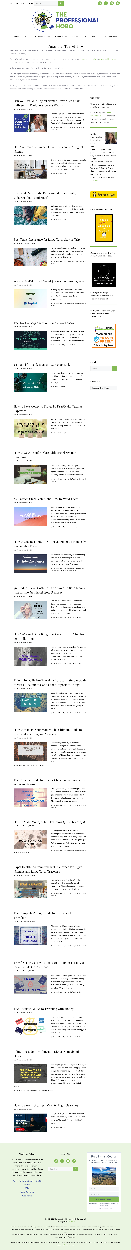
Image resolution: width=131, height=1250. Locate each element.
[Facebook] (106, 3)
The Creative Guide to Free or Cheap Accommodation (49, 780)
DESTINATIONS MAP (42, 36)
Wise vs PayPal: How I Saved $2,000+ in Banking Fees (49, 281)
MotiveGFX (71, 1222)
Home (11, 3)
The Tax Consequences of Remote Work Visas (44, 323)
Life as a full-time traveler (75, 568)
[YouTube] (100, 3)
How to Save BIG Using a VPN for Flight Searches (46, 1105)
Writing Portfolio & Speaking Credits (27, 1181)
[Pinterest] (112, 3)
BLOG (27, 36)
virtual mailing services (108, 59)
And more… (95, 180)
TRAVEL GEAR (89, 36)
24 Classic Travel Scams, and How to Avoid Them (46, 499)
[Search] (61, 3)
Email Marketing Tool (106, 1208)
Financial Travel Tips (59, 127)
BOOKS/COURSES (110, 36)
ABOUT (17, 36)
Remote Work (71, 261)
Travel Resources (27, 1192)
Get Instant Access (104, 1199)
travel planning (72, 527)
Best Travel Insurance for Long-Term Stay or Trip (47, 239)
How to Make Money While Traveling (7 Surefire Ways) (49, 822)
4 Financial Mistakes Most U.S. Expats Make (42, 364)
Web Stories (27, 1196)
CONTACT (75, 36)
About (23, 3)
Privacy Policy (105, 1205)
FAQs (27, 1188)
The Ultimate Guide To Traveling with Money (44, 1009)
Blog (17, 3)
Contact (30, 3)
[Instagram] (118, 3)
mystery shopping (89, 59)
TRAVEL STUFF (61, 36)
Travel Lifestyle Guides (74, 479)
